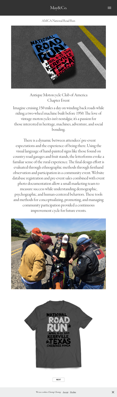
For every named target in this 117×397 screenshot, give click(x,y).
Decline (73, 392)
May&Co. (58, 8)
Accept (65, 392)
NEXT (58, 380)
